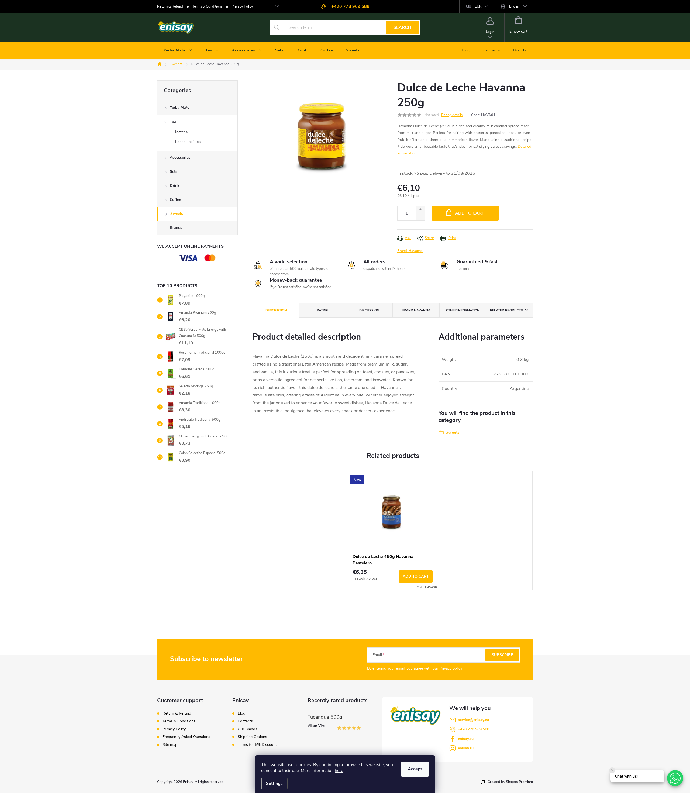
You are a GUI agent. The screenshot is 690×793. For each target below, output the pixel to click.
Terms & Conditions (207, 6)
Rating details (452, 115)
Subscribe (502, 654)
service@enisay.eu (473, 719)
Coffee (175, 199)
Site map (170, 744)
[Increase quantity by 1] (420, 209)
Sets (173, 171)
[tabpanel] (392, 530)
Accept (415, 769)
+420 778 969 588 (473, 729)
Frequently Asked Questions (186, 736)
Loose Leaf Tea (188, 141)
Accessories (180, 157)
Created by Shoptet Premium (510, 782)
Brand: (410, 251)
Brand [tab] (416, 310)
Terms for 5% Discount (257, 745)
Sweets (176, 213)
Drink (175, 185)
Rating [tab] (323, 310)
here (339, 771)
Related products (506, 310)
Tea (173, 121)
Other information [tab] (462, 310)
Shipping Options (252, 737)
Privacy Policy (242, 6)
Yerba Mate (179, 107)
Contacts (245, 721)
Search (402, 27)
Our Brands (247, 729)
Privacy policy (450, 668)
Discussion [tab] (369, 310)
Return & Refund (170, 6)
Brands (176, 227)
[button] (675, 778)
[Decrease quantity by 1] (420, 216)
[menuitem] (178, 50)
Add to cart (469, 213)
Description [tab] (276, 310)
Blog (241, 713)
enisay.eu (466, 738)
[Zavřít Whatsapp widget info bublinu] (612, 770)
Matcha (181, 132)
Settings (274, 784)
